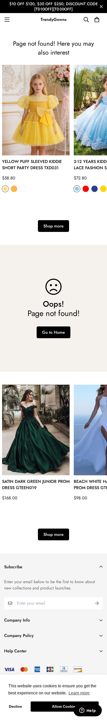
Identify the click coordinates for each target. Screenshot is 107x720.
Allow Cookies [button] (64, 706)
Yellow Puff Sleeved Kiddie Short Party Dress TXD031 (32, 165)
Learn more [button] (79, 693)
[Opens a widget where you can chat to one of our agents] (87, 710)
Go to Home (53, 332)
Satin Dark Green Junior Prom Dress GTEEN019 (36, 484)
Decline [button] (15, 706)
